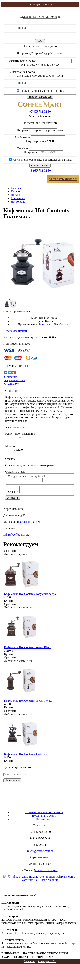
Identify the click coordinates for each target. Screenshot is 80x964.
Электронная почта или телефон (40, 16)
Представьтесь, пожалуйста (40, 46)
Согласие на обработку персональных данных (42, 159)
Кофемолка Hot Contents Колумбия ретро (30, 594)
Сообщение (22, 137)
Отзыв (13, 491)
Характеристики (14, 380)
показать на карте (27, 521)
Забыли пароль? (63, 35)
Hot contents (18, 201)
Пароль (22, 27)
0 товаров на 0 (47, 961)
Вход (40, 8)
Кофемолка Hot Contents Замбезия (25, 754)
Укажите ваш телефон (22, 60)
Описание (10, 376)
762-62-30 (40, 111)
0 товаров (29, 961)
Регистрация (40, 11)
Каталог (16, 191)
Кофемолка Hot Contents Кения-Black (27, 647)
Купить (8, 600)
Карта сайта (43, 819)
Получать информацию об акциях (42, 90)
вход (40, 4)
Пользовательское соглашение (44, 812)
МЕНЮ (14, 179)
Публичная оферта (44, 815)
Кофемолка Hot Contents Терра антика (28, 700)
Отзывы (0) (11, 383)
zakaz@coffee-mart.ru (16, 534)
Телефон (22, 148)
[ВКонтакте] (5, 372)
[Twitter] (10, 372)
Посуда (15, 194)
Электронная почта (22, 71)
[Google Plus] (14, 372)
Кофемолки (18, 198)
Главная (16, 188)
